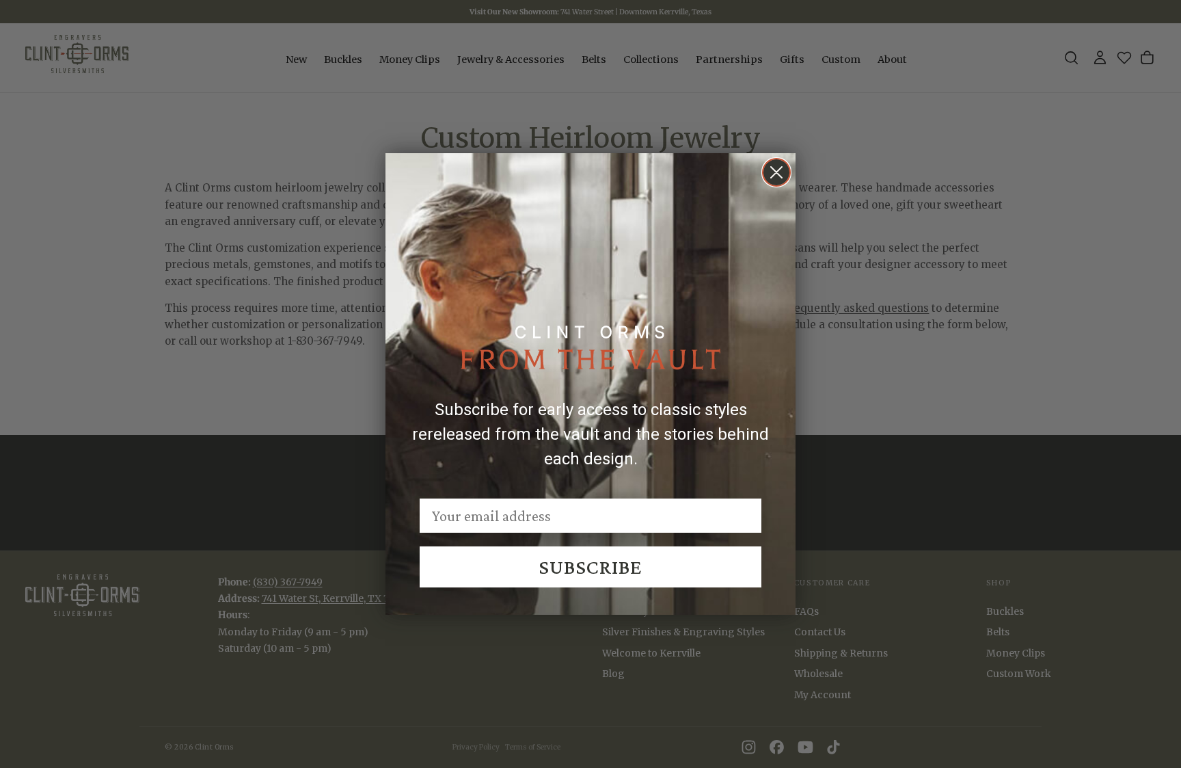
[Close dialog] (776, 172)
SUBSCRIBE (590, 566)
